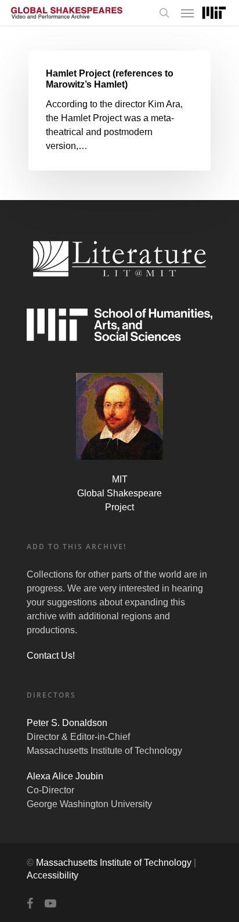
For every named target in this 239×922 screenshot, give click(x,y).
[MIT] (214, 13)
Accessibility (52, 875)
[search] (164, 13)
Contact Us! (51, 655)
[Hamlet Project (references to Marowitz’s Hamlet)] (119, 110)
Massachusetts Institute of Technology (113, 862)
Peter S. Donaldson (67, 723)
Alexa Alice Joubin (65, 776)
